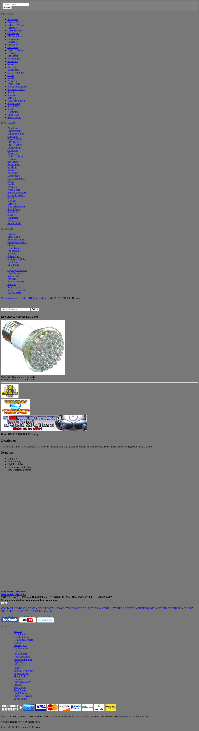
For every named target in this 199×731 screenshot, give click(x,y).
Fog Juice (12, 253)
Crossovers (12, 44)
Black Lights (13, 236)
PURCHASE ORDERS (169, 608)
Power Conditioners (17, 86)
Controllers (12, 41)
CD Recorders (14, 36)
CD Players (13, 33)
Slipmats (11, 95)
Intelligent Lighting (16, 259)
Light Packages (15, 273)
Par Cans (11, 278)
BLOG (52, 611)
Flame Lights (13, 248)
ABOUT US (129, 608)
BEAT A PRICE (27, 608)
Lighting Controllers (17, 270)
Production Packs (16, 89)
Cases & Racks (14, 30)
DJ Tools (11, 53)
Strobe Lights (14, 292)
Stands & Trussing (16, 290)
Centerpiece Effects (17, 242)
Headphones (13, 58)
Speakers (11, 109)
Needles (11, 78)
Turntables (12, 112)
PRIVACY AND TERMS (34, 611)
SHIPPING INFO (146, 608)
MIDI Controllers (16, 72)
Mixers (10, 75)
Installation (12, 61)
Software (11, 98)
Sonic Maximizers (16, 100)
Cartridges (12, 27)
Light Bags (12, 262)
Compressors (13, 39)
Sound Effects (14, 106)
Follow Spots (14, 256)
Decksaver (12, 47)
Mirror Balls (13, 276)
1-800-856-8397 (104, 597)
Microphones (13, 70)
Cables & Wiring (15, 25)
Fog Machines (14, 250)
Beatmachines (14, 22)
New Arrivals (14, 117)
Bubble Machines (16, 239)
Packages (12, 81)
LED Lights (13, 264)
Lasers (10, 267)
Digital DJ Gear (15, 50)
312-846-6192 (57, 597)
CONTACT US (9, 608)
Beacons (11, 234)
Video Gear (13, 114)
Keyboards (12, 67)
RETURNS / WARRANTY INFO (105, 608)
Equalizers (12, 55)
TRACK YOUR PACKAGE (71, 608)
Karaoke (11, 64)
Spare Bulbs (20, 690)
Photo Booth (13, 84)
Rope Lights (13, 287)
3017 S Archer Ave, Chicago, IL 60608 (21, 597)
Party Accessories (16, 281)
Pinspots (11, 284)
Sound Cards (13, 103)
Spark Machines (22, 693)
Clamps (11, 245)
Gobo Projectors (22, 656)
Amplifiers (12, 19)
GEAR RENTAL (46, 608)
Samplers (11, 92)
